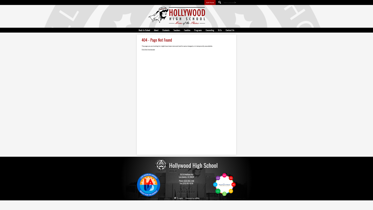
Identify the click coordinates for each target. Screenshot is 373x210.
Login (178, 198)
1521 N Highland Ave (186, 174)
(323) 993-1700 (189, 181)
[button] (144, 30)
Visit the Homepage (148, 49)
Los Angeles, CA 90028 (186, 177)
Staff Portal (210, 2)
